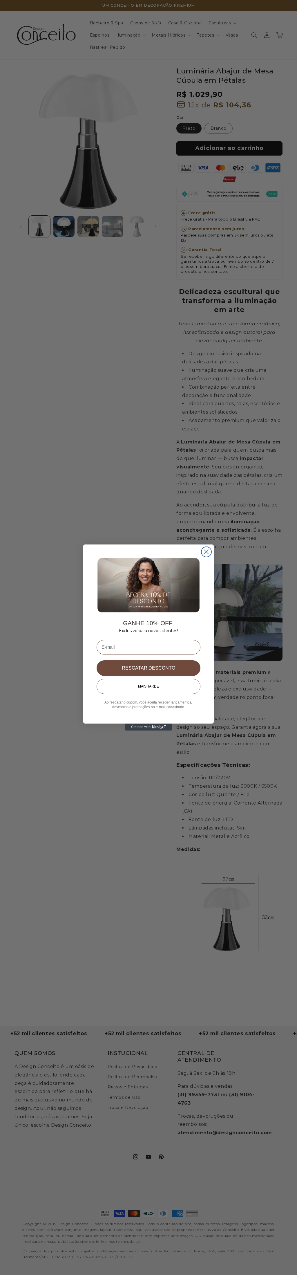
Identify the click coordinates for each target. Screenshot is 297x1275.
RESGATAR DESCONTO (148, 668)
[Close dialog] (206, 552)
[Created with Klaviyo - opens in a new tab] (148, 727)
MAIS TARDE (148, 686)
